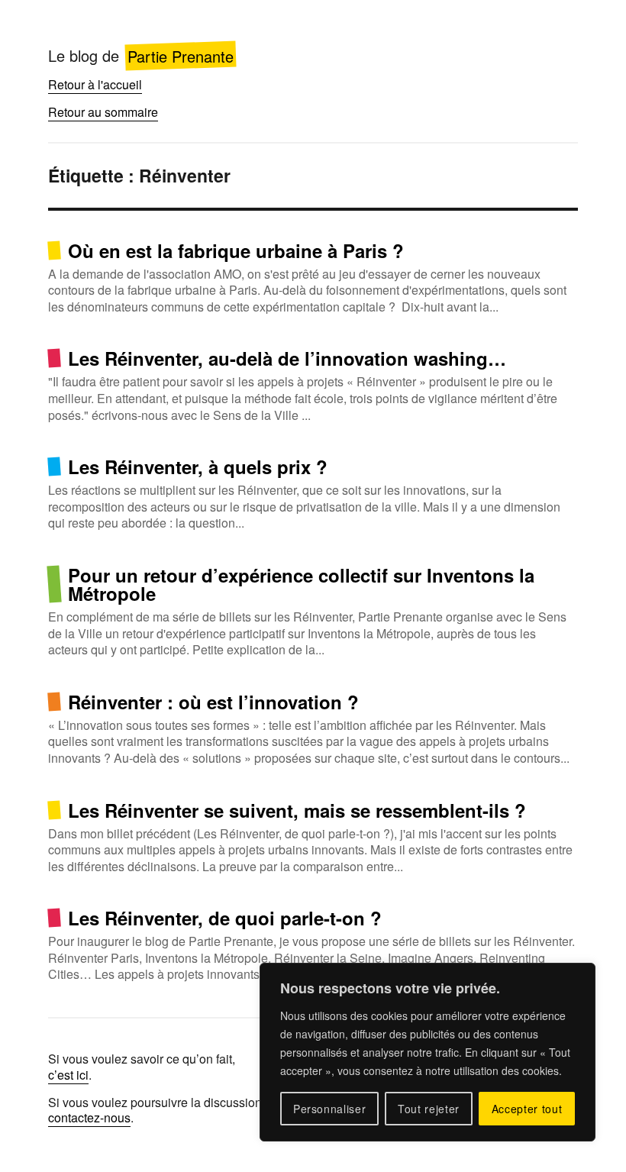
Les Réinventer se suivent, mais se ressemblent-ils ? (297, 810)
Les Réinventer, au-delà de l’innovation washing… (287, 358)
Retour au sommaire (103, 112)
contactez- (76, 1117)
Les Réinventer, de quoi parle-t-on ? (225, 918)
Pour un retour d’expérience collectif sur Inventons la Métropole (301, 584)
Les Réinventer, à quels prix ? (198, 466)
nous (117, 1117)
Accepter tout (527, 1108)
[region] (427, 1052)
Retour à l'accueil (95, 84)
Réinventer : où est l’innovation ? (213, 702)
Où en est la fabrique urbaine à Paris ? (236, 250)
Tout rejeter (429, 1108)
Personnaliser (329, 1108)
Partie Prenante (180, 55)
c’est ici (68, 1074)
